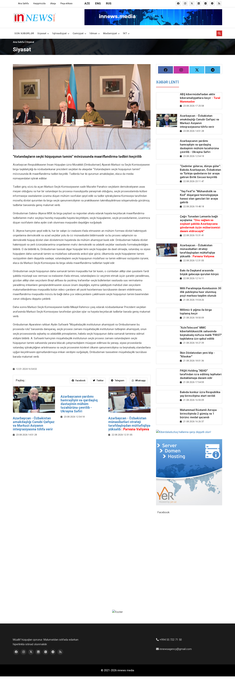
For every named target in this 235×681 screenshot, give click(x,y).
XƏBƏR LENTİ (167, 82)
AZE (87, 3)
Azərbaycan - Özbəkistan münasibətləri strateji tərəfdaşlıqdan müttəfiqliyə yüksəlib (129, 423)
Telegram (119, 380)
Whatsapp (140, 380)
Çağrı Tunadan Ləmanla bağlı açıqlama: (200, 224)
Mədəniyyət (110, 33)
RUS (108, 3)
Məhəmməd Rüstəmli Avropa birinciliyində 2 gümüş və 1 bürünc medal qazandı (198, 413)
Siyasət (42, 33)
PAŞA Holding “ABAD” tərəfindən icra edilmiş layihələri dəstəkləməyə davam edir (201, 374)
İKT (125, 33)
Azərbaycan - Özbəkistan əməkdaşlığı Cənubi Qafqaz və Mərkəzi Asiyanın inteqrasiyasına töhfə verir (34, 423)
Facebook (80, 380)
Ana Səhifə (23, 3)
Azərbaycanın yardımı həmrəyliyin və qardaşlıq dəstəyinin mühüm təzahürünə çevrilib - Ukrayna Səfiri (79, 404)
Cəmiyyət (78, 33)
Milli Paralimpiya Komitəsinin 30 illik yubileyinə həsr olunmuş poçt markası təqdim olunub (200, 292)
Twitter (100, 380)
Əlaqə (53, 3)
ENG (98, 3)
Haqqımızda (39, 3)
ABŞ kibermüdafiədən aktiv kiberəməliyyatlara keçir (200, 98)
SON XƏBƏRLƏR (24, 33)
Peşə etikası (66, 3)
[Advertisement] (82, 466)
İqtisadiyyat (60, 33)
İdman (94, 33)
